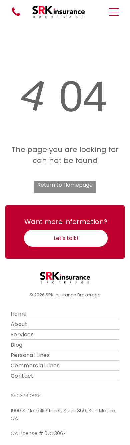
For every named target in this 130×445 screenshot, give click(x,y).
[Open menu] (114, 12)
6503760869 (26, 395)
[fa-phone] (16, 15)
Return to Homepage (65, 185)
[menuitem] (65, 314)
